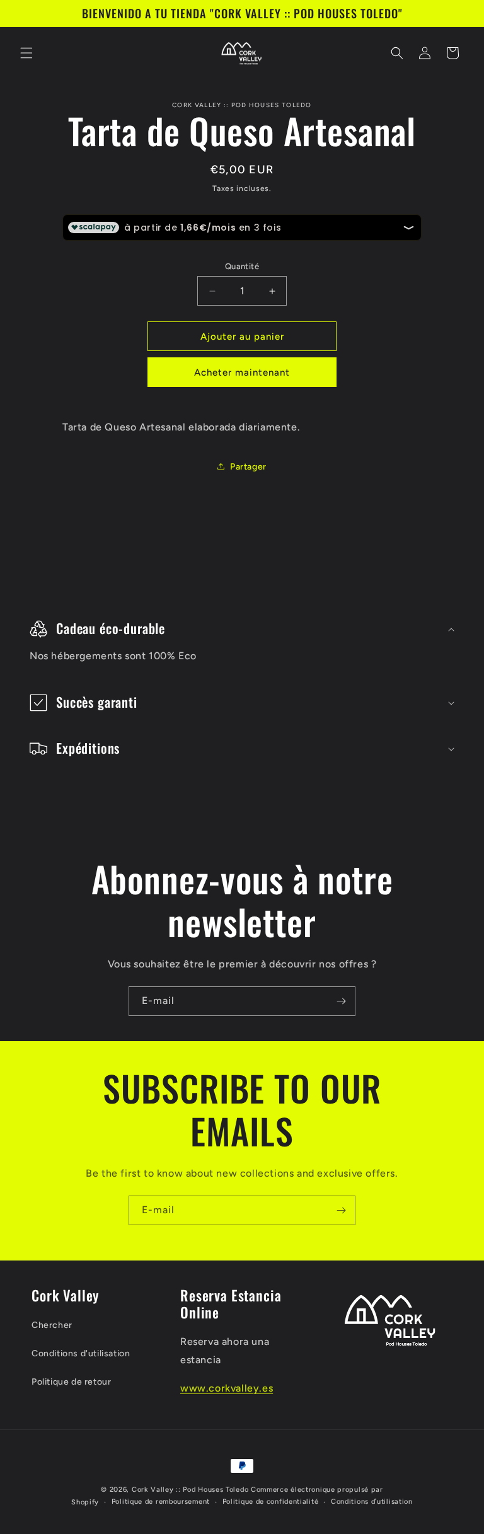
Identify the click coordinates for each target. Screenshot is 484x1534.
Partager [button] (248, 466)
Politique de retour (71, 1381)
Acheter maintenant (242, 372)
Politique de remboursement (161, 1501)
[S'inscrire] (341, 1001)
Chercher (52, 1325)
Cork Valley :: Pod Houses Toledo (190, 1489)
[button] (26, 53)
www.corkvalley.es (226, 1388)
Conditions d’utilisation (372, 1501)
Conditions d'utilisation (81, 1353)
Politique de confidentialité (270, 1501)
